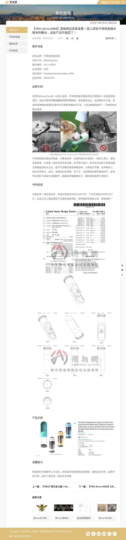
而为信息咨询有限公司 (11, 2)
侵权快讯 (112, 23)
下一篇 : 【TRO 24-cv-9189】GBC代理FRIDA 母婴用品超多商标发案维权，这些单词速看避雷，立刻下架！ (98, 486)
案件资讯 (102, 23)
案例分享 (13, 43)
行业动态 (13, 50)
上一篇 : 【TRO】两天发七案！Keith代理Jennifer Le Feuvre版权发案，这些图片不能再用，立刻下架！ (51, 486)
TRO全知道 (14, 37)
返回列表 (109, 38)
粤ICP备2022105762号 (20, 536)
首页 (94, 23)
